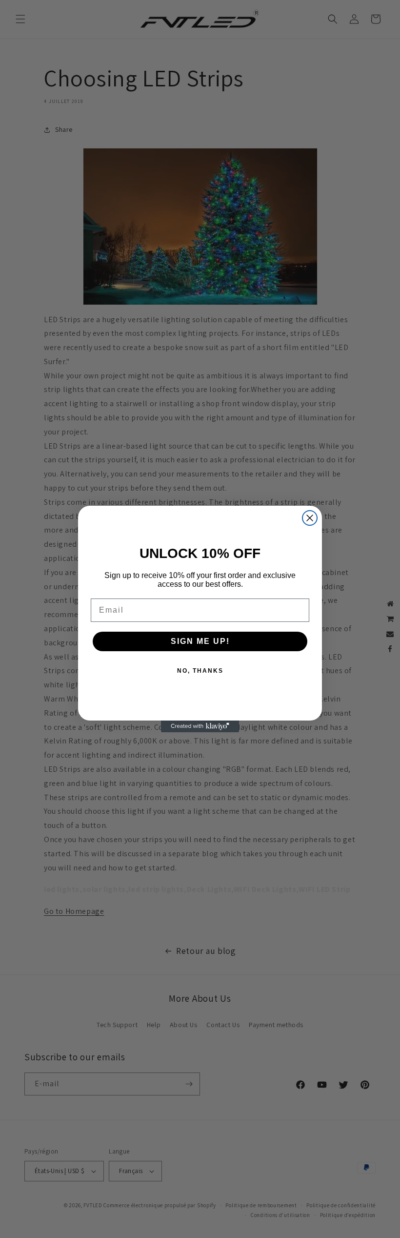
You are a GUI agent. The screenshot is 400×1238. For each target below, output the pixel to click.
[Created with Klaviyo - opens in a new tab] (200, 726)
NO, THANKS (200, 670)
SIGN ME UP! (200, 641)
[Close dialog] (309, 518)
